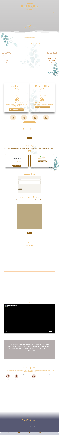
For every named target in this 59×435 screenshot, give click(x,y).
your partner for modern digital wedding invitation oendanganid (29, 427)
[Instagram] (7, 61)
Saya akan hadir (22, 134)
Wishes (21, 177)
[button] (16, 166)
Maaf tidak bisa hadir (23, 136)
